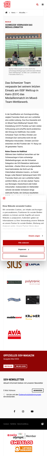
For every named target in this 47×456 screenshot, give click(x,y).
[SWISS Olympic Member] (23, 436)
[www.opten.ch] (42, 424)
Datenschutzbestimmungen (30, 395)
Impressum (6, 424)
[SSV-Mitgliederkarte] (33, 300)
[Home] (6, 12)
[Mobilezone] (14, 317)
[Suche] (37, 4)
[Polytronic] (33, 282)
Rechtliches (13, 424)
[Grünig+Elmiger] (14, 282)
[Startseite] (8, 4)
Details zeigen (34, 236)
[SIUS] (14, 265)
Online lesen (21, 366)
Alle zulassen (23, 243)
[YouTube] (32, 411)
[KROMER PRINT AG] (33, 317)
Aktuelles (22, 13)
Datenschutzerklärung (22, 424)
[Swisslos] (23, 443)
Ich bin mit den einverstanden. (22, 396)
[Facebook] (14, 411)
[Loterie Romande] (23, 449)
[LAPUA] (33, 265)
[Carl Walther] (14, 300)
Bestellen (8, 366)
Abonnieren (37, 390)
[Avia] (14, 335)
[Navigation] (42, 4)
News (13, 13)
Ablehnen (23, 256)
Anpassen (22, 249)
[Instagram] (23, 411)
